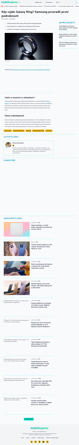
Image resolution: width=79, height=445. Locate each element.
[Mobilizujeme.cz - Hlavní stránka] (9, 2)
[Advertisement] (29, 80)
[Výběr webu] (19, 2)
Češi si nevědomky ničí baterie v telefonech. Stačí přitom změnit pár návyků (68, 44)
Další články (28, 419)
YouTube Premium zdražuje (10, 6)
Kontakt (33, 437)
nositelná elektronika (18, 130)
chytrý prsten (7, 130)
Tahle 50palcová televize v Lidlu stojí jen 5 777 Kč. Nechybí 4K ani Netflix (68, 27)
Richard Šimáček (4, 19)
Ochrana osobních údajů (52, 437)
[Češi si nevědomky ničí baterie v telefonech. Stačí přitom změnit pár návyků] (17, 268)
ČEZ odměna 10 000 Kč (50, 6)
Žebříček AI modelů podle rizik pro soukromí (31, 6)
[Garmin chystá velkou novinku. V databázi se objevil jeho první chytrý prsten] (17, 404)
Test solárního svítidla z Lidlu (66, 6)
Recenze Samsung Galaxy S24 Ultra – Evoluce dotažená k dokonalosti (30, 70)
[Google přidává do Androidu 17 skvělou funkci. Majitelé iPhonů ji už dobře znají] (17, 307)
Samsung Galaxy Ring (38, 130)
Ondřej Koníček (34, 222)
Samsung (28, 130)
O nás (22, 437)
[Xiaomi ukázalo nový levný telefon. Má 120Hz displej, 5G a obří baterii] (17, 288)
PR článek (33, 242)
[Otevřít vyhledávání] (76, 2)
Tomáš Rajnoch (34, 261)
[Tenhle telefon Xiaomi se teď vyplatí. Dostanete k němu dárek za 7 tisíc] (17, 249)
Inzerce (27, 437)
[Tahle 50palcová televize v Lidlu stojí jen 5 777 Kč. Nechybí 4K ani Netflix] (17, 346)
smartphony (49, 130)
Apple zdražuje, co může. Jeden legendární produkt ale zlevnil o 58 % (68, 36)
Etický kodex (41, 437)
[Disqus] (39, 179)
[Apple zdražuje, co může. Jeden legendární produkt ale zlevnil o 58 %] (17, 229)
